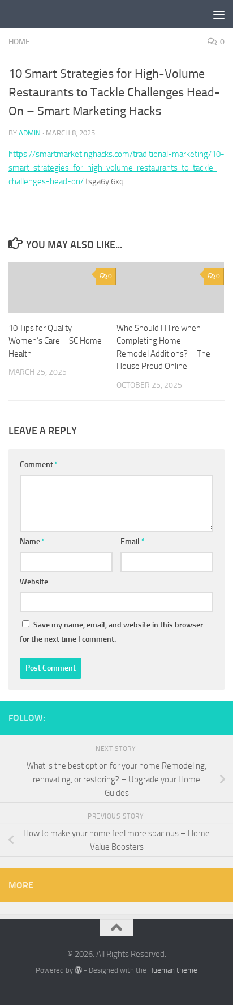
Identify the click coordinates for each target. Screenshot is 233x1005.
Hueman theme (172, 970)
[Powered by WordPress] (78, 970)
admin (30, 133)
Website (34, 582)
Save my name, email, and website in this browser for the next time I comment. (111, 632)
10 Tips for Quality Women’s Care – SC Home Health (55, 341)
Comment (39, 464)
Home (19, 41)
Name (32, 541)
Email (132, 541)
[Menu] (219, 14)
